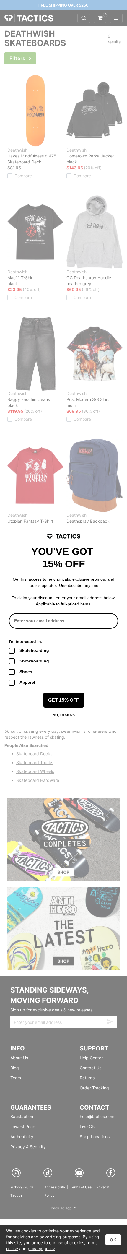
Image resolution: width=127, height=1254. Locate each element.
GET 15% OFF (63, 700)
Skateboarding (34, 650)
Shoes (25, 671)
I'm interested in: (26, 641)
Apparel (27, 682)
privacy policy (41, 1248)
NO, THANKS (64, 715)
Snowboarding (34, 661)
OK (113, 1239)
